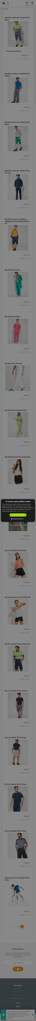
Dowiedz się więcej (22, 511)
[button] (18, 519)
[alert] (18, 510)
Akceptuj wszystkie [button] (18, 515)
